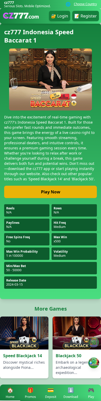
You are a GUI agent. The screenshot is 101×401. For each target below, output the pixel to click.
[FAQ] (94, 342)
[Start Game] (93, 362)
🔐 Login (59, 16)
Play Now (50, 192)
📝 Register (85, 16)
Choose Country (85, 4)
